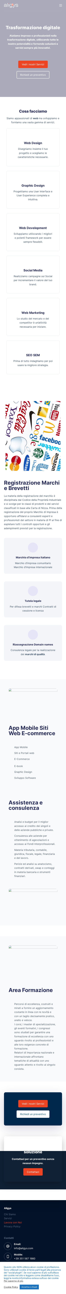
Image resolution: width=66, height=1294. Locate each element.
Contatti (9, 1237)
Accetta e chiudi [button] (29, 1287)
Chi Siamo (10, 1214)
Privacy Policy (12, 1226)
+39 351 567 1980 (24, 1258)
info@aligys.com (23, 1248)
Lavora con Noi (13, 1222)
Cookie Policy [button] (11, 1287)
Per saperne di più (13, 1281)
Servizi (8, 1218)
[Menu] (60, 5)
